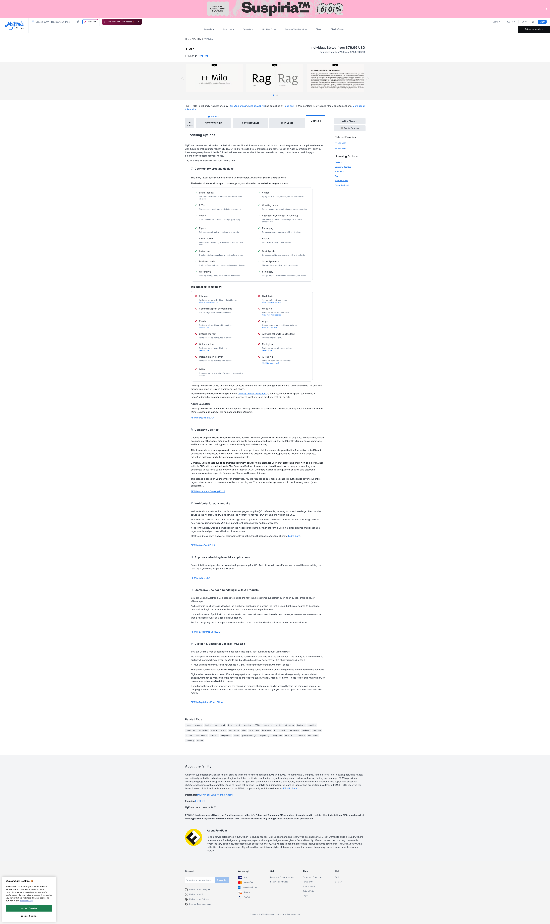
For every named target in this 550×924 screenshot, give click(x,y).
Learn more (204, 327)
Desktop (338, 162)
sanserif (301, 735)
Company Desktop (343, 167)
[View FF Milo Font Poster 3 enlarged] (335, 78)
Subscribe (221, 880)
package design (249, 735)
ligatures (301, 725)
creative (312, 725)
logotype (317, 730)
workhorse (234, 730)
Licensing (316, 120)
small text (289, 735)
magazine (268, 725)
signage (198, 725)
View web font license (271, 315)
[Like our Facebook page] (187, 904)
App (336, 176)
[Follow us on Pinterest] (187, 899)
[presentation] (182, 78)
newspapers (201, 735)
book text (266, 730)
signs (236, 735)
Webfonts (339, 171)
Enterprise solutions (534, 29)
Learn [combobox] (495, 21)
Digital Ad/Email (342, 185)
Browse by (208, 29)
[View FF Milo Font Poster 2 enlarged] (274, 78)
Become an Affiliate (279, 882)
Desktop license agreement (252, 393)
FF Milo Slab (340, 148)
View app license (269, 327)
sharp (223, 730)
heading (190, 741)
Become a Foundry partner (282, 877)
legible (208, 725)
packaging (294, 730)
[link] (33, 22)
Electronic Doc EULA (206, 631)
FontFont (198, 39)
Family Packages (213, 122)
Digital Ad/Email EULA (207, 702)
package (306, 730)
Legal (305, 895)
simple (189, 735)
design (214, 730)
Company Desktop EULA (208, 491)
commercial (220, 725)
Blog (318, 29)
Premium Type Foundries (296, 29)
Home (188, 39)
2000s (257, 725)
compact (214, 735)
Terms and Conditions (312, 877)
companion (313, 735)
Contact (338, 882)
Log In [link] (542, 22)
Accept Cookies (29, 908)
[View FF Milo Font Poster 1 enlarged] (214, 78)
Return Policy (309, 891)
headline (247, 725)
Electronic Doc (341, 180)
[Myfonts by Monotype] (14, 25)
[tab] (273, 95)
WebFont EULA (203, 545)
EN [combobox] (523, 21)
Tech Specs (287, 122)
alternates (289, 725)
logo (230, 725)
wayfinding (264, 735)
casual (200, 741)
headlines (190, 730)
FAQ (337, 877)
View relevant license (208, 302)
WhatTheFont (336, 29)
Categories (227, 29)
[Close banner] (138, 21)
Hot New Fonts (269, 29)
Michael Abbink (256, 106)
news (188, 725)
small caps (254, 730)
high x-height (280, 730)
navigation (277, 735)
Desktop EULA (202, 417)
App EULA (200, 578)
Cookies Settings (29, 915)
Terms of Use (309, 882)
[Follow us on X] (187, 894)
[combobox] (64, 22)
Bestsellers (248, 29)
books (278, 725)
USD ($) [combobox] (509, 21)
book (238, 725)
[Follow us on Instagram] (187, 889)
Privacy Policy (309, 886)
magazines (226, 735)
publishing (203, 730)
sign (244, 730)
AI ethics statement (270, 363)
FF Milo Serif (340, 142)
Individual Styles (250, 122)
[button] (546, 9)
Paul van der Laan (238, 106)
